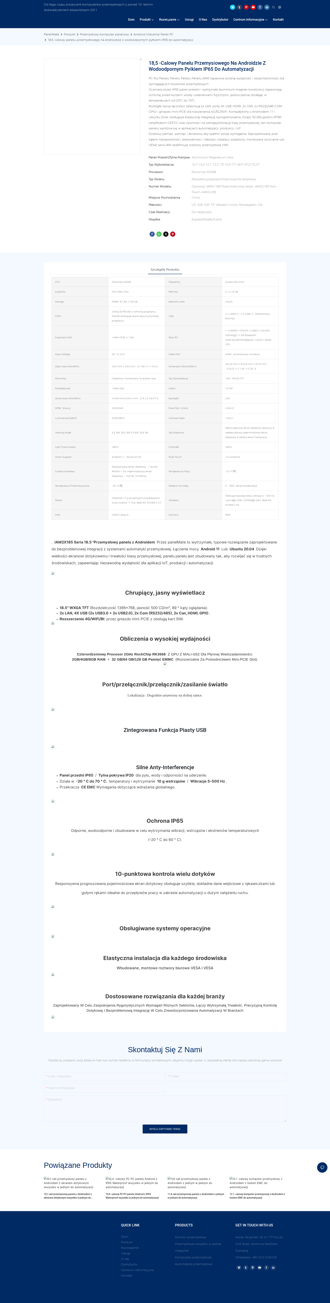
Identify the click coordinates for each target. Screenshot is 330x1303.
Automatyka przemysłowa (193, 1264)
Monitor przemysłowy (190, 1237)
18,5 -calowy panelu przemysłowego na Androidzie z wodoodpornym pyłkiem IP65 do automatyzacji (120, 40)
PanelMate (51, 34)
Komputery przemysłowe (193, 1257)
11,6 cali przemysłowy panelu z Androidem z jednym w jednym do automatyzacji (196, 1196)
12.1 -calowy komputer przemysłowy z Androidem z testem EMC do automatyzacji (257, 1196)
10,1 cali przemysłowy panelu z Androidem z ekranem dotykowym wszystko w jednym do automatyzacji (68, 1196)
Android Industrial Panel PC (153, 34)
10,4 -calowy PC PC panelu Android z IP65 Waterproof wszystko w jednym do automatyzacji (132, 1196)
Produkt (69, 34)
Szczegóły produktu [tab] (165, 269)
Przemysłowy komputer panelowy (104, 34)
